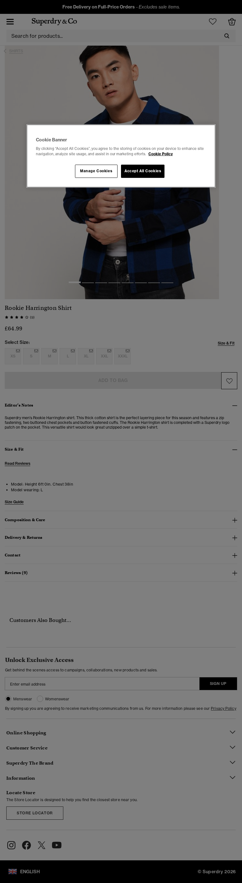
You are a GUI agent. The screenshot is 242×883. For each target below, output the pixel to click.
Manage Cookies (96, 171)
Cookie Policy (160, 154)
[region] (121, 156)
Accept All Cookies (142, 171)
